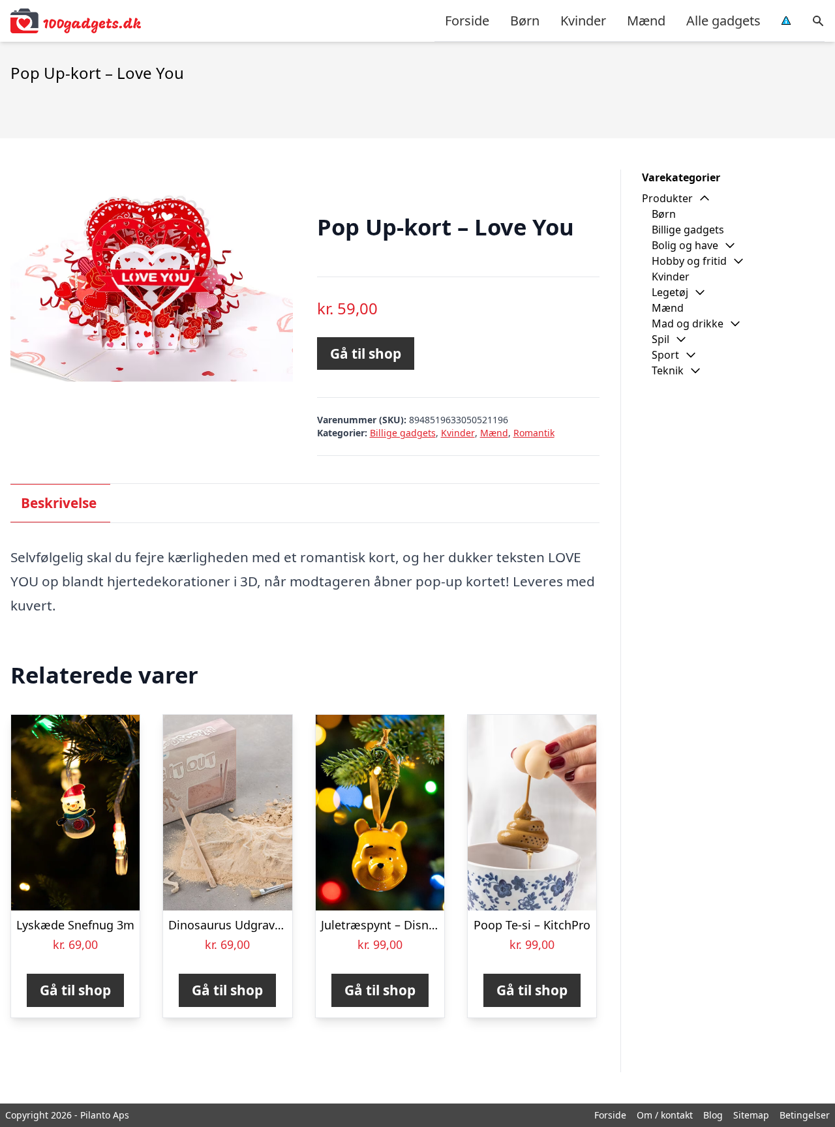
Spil (660, 339)
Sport (665, 355)
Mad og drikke (687, 323)
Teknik (668, 370)
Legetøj (670, 292)
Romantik (533, 433)
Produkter (667, 198)
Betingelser (805, 1115)
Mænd (646, 20)
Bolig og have (685, 245)
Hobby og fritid (689, 261)
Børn (524, 20)
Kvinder (583, 20)
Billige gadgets (403, 433)
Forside (467, 20)
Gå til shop (365, 353)
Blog (713, 1115)
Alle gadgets (723, 20)
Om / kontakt (665, 1115)
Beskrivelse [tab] (59, 503)
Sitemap (751, 1115)
